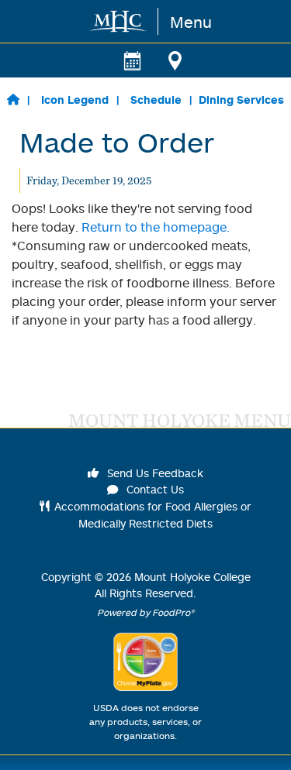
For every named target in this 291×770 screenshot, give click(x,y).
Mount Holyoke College (192, 576)
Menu (191, 21)
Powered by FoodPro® (146, 612)
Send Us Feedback (153, 473)
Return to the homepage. (155, 227)
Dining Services (241, 99)
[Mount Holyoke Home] (119, 21)
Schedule (156, 99)
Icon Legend (75, 99)
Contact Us (153, 489)
